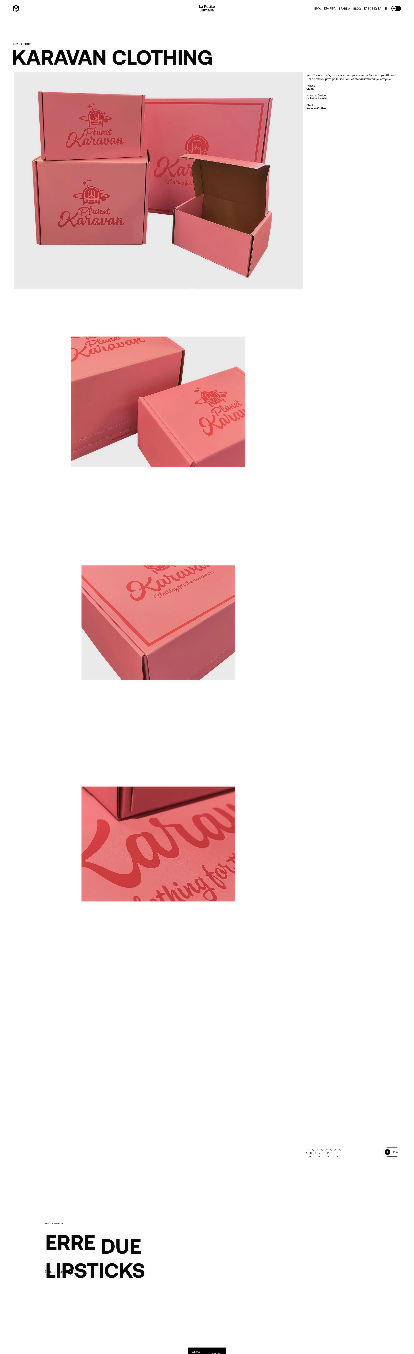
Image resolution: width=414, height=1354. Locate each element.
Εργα (317, 8)
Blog (357, 8)
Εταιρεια (330, 8)
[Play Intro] (16, 8)
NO (219, 1351)
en (386, 8)
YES (214, 1351)
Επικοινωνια (372, 8)
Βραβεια (344, 8)
